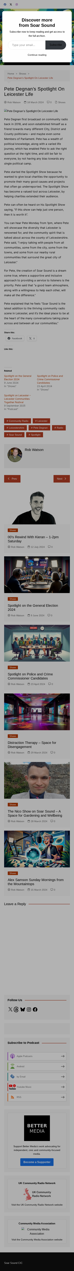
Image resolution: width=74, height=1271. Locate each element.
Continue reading (37, 54)
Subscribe (56, 44)
